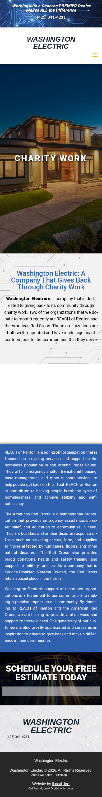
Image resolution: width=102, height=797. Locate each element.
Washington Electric (51, 42)
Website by (51, 784)
